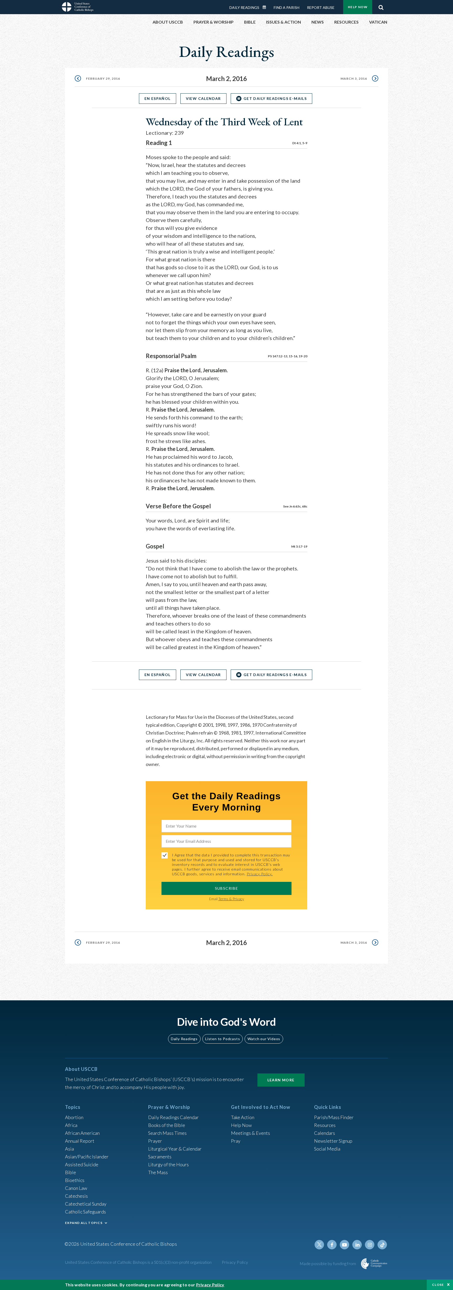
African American (82, 1133)
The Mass (158, 1172)
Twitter (319, 1244)
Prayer (155, 1141)
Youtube (344, 1244)
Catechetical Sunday (85, 1204)
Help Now (358, 7)
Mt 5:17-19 (299, 546)
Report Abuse (321, 7)
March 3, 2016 (354, 78)
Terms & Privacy (231, 899)
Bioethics (74, 1180)
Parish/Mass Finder (334, 1117)
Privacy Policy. (260, 874)
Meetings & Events (250, 1133)
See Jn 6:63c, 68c (295, 506)
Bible (70, 1172)
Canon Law (76, 1188)
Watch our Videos (263, 1039)
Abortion (74, 1117)
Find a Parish (286, 7)
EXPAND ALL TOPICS (84, 1223)
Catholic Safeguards (85, 1212)
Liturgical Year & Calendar (175, 1149)
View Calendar (203, 98)
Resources (325, 1125)
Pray (235, 1141)
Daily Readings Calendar (266, 7)
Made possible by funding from (328, 1263)
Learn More (281, 1080)
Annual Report (79, 1141)
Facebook (332, 1244)
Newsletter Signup (333, 1141)
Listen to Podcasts (222, 1039)
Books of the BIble (166, 1125)
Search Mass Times (167, 1133)
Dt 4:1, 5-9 (299, 143)
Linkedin (357, 1244)
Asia (69, 1149)
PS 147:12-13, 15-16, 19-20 (287, 356)
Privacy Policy (235, 1262)
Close (438, 1285)
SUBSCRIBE (226, 888)
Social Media (327, 1149)
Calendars (324, 1133)
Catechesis (76, 1196)
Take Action (242, 1117)
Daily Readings (244, 7)
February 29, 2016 (103, 78)
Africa (71, 1125)
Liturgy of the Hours (168, 1164)
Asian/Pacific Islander (87, 1156)
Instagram (369, 1244)
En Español (157, 98)
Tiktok (382, 1244)
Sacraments (159, 1156)
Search (381, 6)
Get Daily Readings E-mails (275, 98)
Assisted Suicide (81, 1164)
